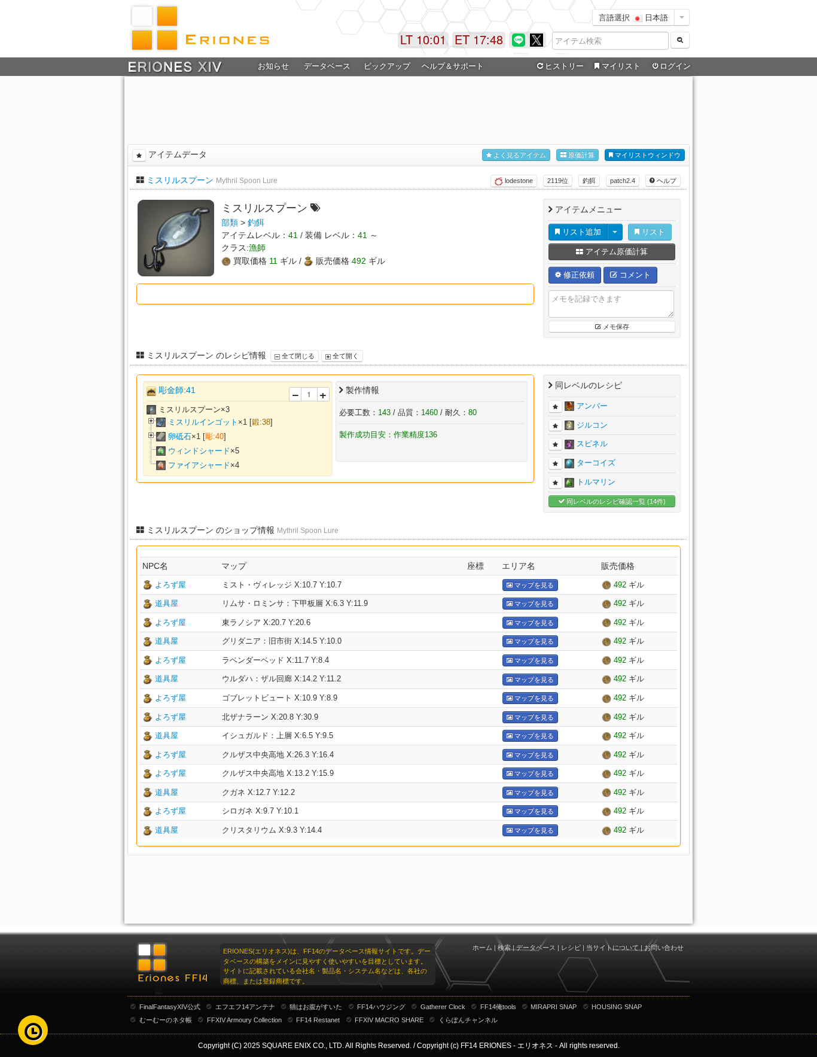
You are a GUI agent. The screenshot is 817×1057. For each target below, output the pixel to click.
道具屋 (166, 603)
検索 (504, 947)
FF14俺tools (498, 1006)
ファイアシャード (199, 465)
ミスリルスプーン (180, 180)
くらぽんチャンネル (468, 1020)
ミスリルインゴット (203, 422)
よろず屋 (170, 584)
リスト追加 (580, 231)
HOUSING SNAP (617, 1006)
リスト (652, 231)
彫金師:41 (177, 390)
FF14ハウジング (381, 1006)
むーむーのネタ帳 (165, 1020)
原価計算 (580, 155)
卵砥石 (179, 436)
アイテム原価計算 (615, 251)
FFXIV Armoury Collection (244, 1020)
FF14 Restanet (318, 1020)
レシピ (571, 947)
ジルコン (592, 424)
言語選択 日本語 (633, 17)
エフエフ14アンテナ (245, 1006)
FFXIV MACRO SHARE (389, 1020)
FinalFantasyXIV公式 (169, 1006)
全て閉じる (297, 356)
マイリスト (621, 66)
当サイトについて (612, 947)
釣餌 (589, 180)
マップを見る (533, 585)
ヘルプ (665, 180)
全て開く (345, 356)
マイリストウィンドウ (647, 155)
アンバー (592, 405)
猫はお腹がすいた (315, 1006)
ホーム (482, 947)
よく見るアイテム (519, 155)
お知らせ (273, 66)
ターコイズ (596, 462)
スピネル (592, 443)
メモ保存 (615, 326)
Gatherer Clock (442, 1006)
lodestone (518, 180)
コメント (634, 274)
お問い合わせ (664, 947)
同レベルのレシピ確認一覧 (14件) (615, 501)
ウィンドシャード (199, 450)
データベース (536, 947)
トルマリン (596, 481)
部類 (229, 222)
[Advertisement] (408, 108)
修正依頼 (578, 274)
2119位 (557, 180)
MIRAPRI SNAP (554, 1006)
